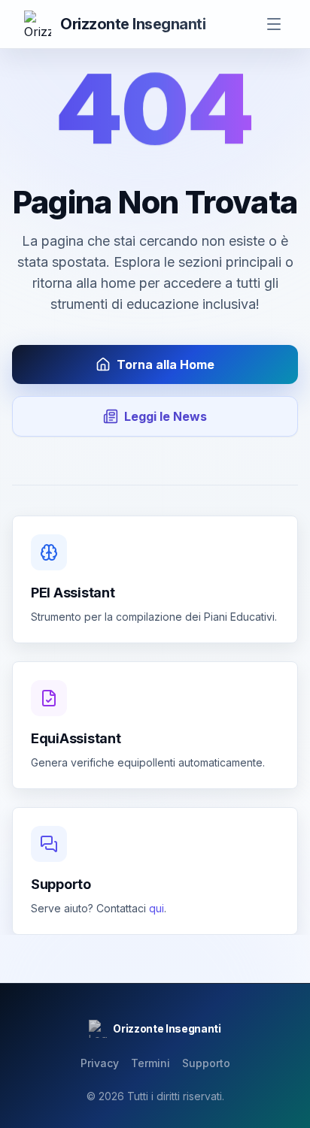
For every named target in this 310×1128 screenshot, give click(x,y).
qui (156, 908)
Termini (150, 1063)
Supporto (206, 1063)
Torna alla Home (165, 364)
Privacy (100, 1063)
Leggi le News (165, 416)
